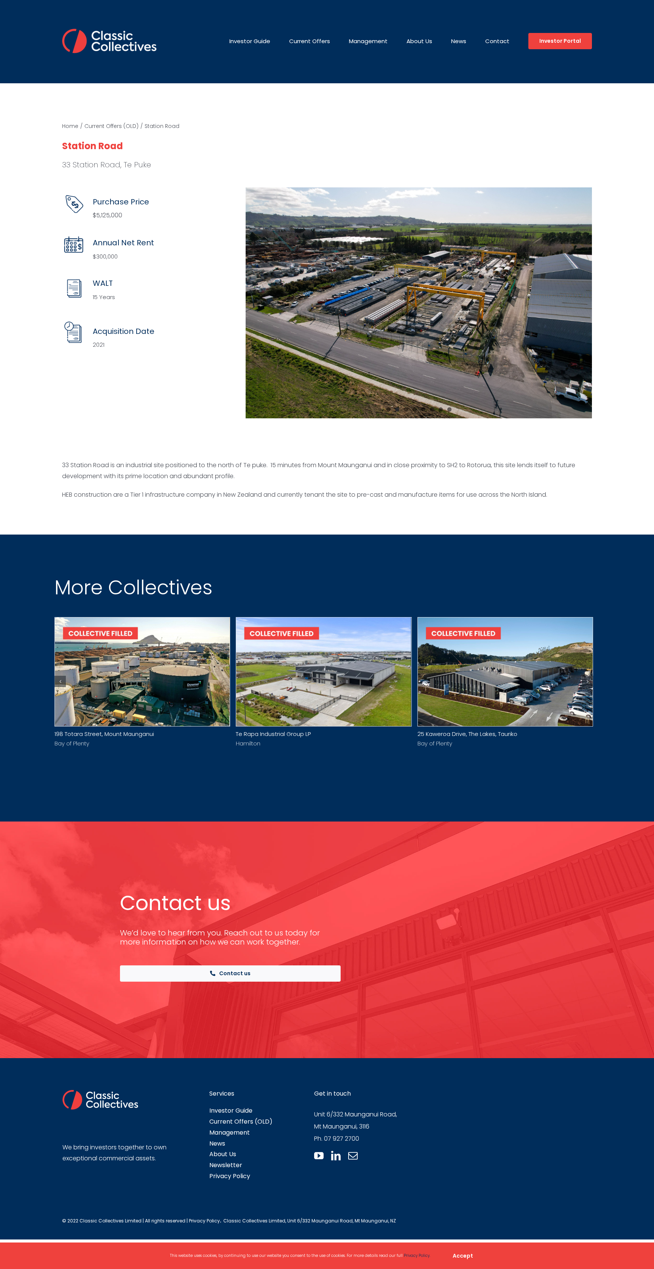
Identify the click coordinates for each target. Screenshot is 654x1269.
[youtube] (319, 1155)
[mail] (353, 1155)
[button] (60, 681)
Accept (463, 1256)
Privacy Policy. (417, 1255)
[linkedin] (336, 1155)
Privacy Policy (204, 1221)
